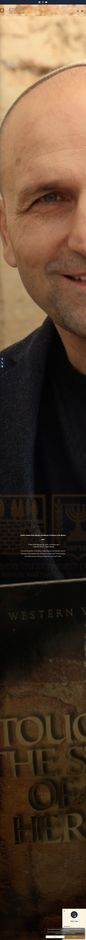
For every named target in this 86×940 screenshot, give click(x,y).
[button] (78, 11)
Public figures (49, 547)
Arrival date (67, 926)
